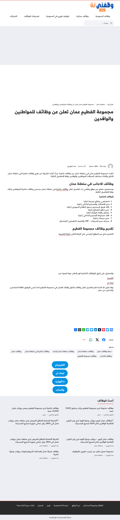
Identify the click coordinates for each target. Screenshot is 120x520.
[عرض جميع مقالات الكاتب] (110, 166)
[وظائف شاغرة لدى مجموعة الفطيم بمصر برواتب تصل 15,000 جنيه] (33, 411)
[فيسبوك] (103, 340)
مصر (99, 415)
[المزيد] (84, 340)
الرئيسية (110, 104)
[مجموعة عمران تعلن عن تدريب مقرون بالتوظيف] (87, 455)
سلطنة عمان (100, 104)
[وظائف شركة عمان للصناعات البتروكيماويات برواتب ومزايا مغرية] (33, 455)
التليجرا (110, 278)
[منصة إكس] (97, 340)
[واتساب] (90, 340)
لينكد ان (110, 283)
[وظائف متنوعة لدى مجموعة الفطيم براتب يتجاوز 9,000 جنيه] (87, 411)
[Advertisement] (60, 45)
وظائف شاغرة (62, 189)
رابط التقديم (65, 234)
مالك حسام (93, 166)
